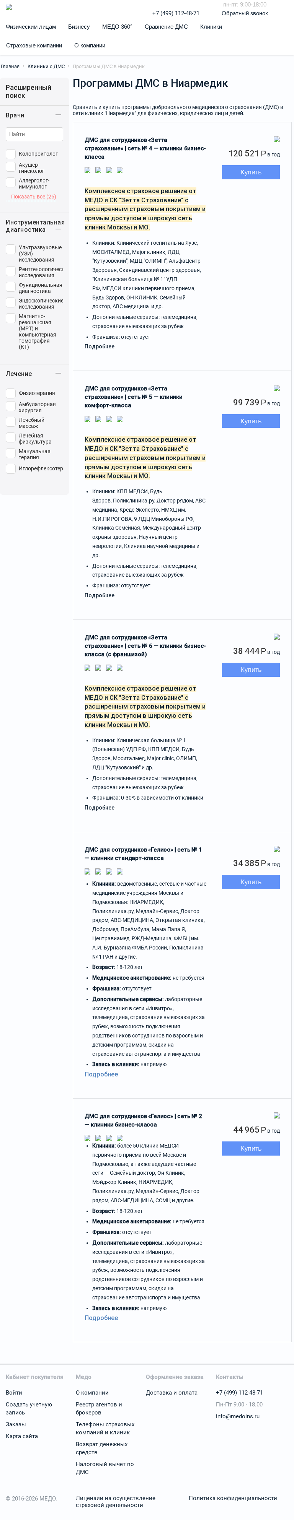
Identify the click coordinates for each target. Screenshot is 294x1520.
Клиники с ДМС (46, 66)
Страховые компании (34, 45)
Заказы (16, 1424)
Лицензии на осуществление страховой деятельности (115, 1502)
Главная (10, 66)
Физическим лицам (31, 26)
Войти (14, 1392)
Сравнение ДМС (166, 26)
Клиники (211, 26)
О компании (89, 45)
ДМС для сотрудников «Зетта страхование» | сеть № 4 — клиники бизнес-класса (145, 148)
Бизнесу (79, 26)
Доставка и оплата (172, 1392)
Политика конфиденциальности (233, 1498)
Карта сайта (22, 1436)
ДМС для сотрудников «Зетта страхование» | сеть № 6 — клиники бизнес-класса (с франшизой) (145, 646)
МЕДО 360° (117, 26)
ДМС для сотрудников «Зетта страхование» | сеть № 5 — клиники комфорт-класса (133, 397)
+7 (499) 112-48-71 (175, 13)
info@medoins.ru (238, 1416)
